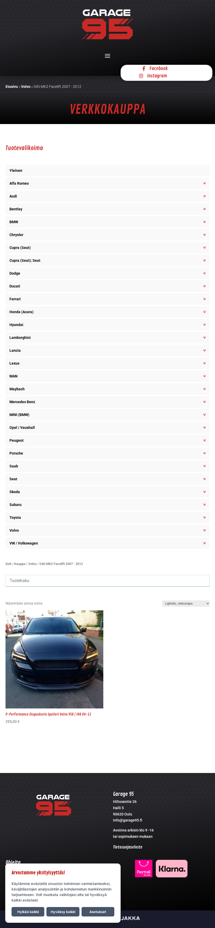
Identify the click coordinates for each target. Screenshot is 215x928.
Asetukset (97, 912)
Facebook (158, 68)
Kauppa (19, 564)
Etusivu (12, 86)
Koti (8, 564)
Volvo (25, 86)
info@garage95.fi (127, 820)
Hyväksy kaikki (63, 912)
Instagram (157, 76)
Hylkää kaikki (28, 912)
